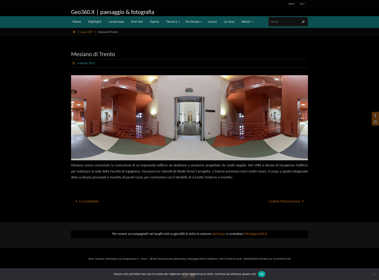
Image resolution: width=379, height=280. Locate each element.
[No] (374, 274)
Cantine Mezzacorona (284, 201)
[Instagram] (375, 122)
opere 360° (87, 32)
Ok (262, 273)
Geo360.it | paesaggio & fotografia (112, 12)
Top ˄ (302, 4)
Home (292, 4)
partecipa (218, 234)
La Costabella (88, 201)
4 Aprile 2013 (86, 63)
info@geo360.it (255, 234)
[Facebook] (375, 115)
